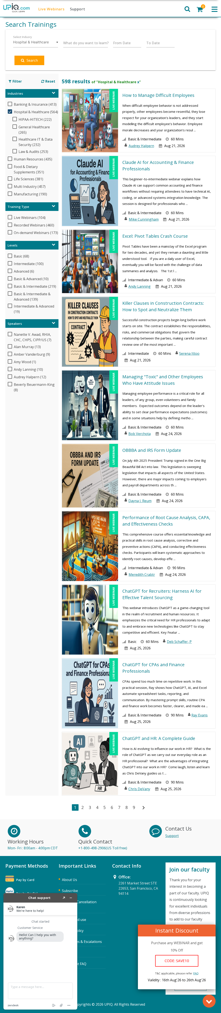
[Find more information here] (40, 951)
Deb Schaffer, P (179, 641)
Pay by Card (25, 880)
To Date (153, 43)
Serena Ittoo (189, 353)
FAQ (196, 973)
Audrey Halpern (141, 145)
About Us (69, 879)
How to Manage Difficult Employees (158, 95)
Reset (50, 81)
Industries (15, 93)
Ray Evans (199, 715)
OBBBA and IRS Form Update (151, 450)
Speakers (15, 323)
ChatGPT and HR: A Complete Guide (158, 738)
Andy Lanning (139, 286)
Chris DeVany (139, 789)
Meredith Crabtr (142, 574)
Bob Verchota (139, 433)
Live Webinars (51, 8)
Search (32, 60)
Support (77, 8)
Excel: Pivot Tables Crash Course (155, 236)
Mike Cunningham (144, 219)
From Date (122, 43)
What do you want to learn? (86, 43)
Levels (12, 245)
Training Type (18, 206)
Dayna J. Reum (140, 500)
